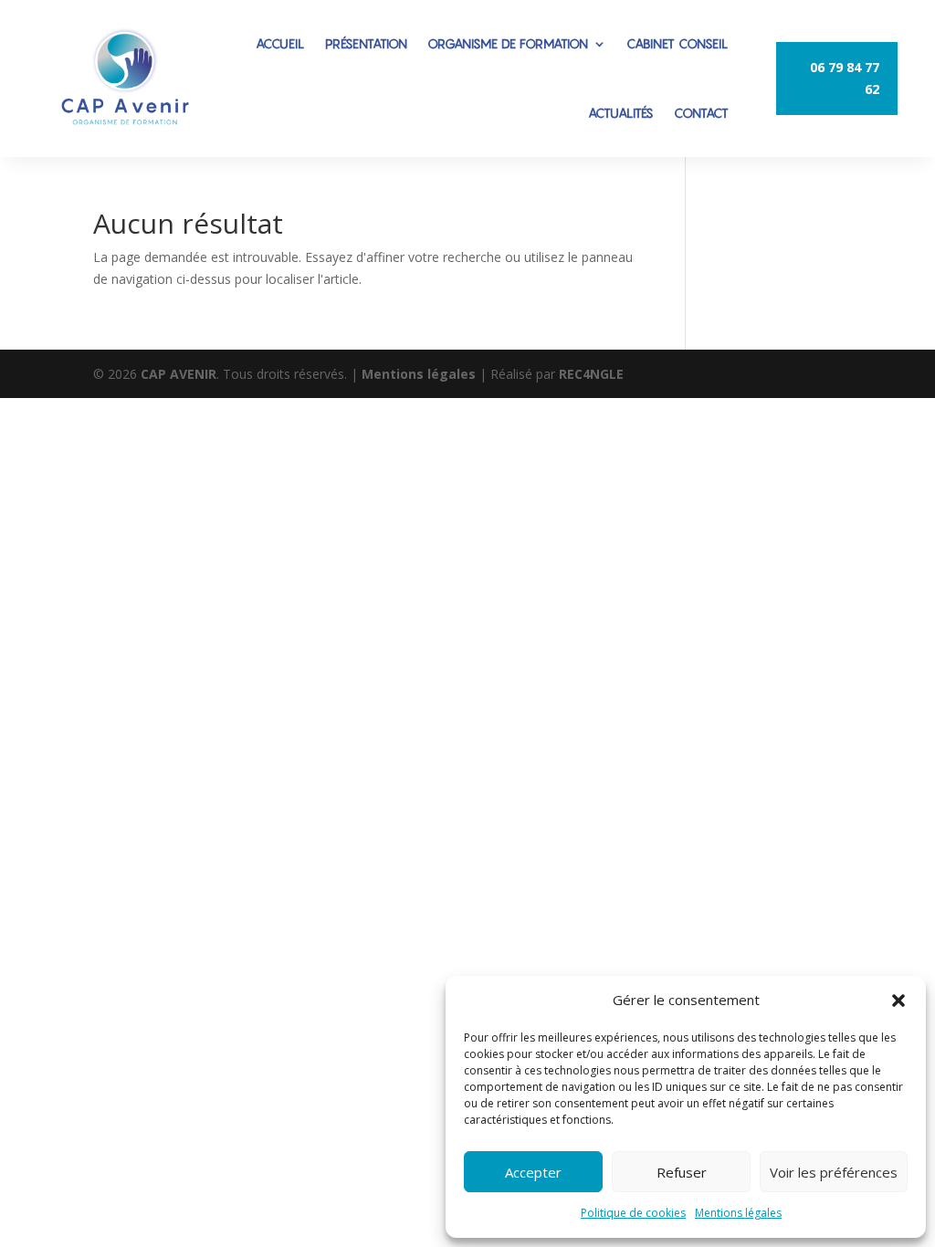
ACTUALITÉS (621, 113)
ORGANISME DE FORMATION (507, 43)
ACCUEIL (280, 43)
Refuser (682, 1172)
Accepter (533, 1172)
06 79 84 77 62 (844, 78)
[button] (898, 1000)
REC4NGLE (591, 373)
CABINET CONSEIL (677, 43)
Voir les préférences (834, 1172)
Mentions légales (738, 1213)
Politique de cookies (633, 1213)
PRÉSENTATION (366, 43)
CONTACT (701, 113)
